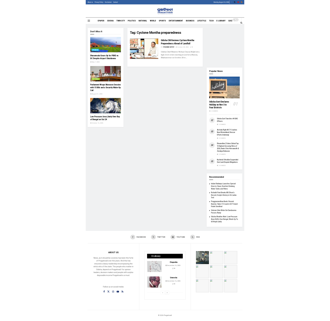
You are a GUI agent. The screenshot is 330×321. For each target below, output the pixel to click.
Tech (211, 21)
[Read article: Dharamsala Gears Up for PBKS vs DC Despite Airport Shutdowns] (105, 44)
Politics (132, 21)
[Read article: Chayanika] (155, 266)
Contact (115, 2)
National (143, 21)
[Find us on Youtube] (238, 2)
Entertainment (176, 21)
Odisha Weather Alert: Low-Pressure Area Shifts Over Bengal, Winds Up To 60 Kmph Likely (224, 219)
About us (90, 2)
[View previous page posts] (163, 292)
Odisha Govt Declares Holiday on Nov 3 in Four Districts (219, 104)
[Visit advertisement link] (224, 46)
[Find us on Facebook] (231, 2)
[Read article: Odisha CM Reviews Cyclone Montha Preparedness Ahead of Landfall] (144, 49)
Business (190, 21)
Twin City (120, 21)
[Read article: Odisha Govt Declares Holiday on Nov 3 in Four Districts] (224, 88)
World (153, 21)
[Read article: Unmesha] (155, 282)
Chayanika (173, 262)
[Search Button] (241, 23)
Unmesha (173, 278)
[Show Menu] (89, 21)
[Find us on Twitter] (235, 2)
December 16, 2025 (173, 265)
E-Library (220, 21)
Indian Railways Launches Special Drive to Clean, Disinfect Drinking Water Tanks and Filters (223, 186)
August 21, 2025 (96, 94)
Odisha (110, 21)
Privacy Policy (99, 2)
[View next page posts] (167, 292)
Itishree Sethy (168, 47)
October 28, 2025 (183, 47)
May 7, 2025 (95, 62)
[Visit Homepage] (165, 11)
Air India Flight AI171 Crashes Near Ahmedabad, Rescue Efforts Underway (227, 132)
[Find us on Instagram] (113, 291)
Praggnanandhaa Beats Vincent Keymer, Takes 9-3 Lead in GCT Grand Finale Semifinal (224, 203)
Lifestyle (201, 21)
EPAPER (101, 21)
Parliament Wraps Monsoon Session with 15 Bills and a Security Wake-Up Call (105, 87)
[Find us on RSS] (241, 2)
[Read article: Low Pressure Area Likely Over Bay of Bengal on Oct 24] (105, 105)
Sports (162, 21)
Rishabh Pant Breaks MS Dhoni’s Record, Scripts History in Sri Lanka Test (223, 195)
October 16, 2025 (97, 123)
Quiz (230, 21)
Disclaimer (108, 2)
